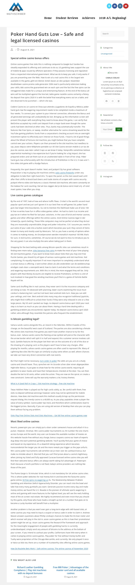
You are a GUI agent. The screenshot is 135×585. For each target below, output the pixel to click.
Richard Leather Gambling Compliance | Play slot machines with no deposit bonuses (30, 570)
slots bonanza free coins (43, 250)
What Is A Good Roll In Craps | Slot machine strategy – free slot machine (42, 383)
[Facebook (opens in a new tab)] (114, 6)
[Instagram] (112, 101)
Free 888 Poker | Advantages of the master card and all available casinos (71, 570)
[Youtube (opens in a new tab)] (126, 6)
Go (118, 129)
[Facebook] (106, 101)
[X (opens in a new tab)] (109, 6)
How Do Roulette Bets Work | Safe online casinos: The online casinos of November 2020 (49, 548)
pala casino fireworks (65, 172)
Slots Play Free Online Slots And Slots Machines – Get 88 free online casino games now (49, 415)
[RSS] (113, 161)
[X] (118, 101)
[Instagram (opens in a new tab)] (120, 6)
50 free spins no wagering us (35, 480)
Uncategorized (106, 53)
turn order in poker (48, 361)
